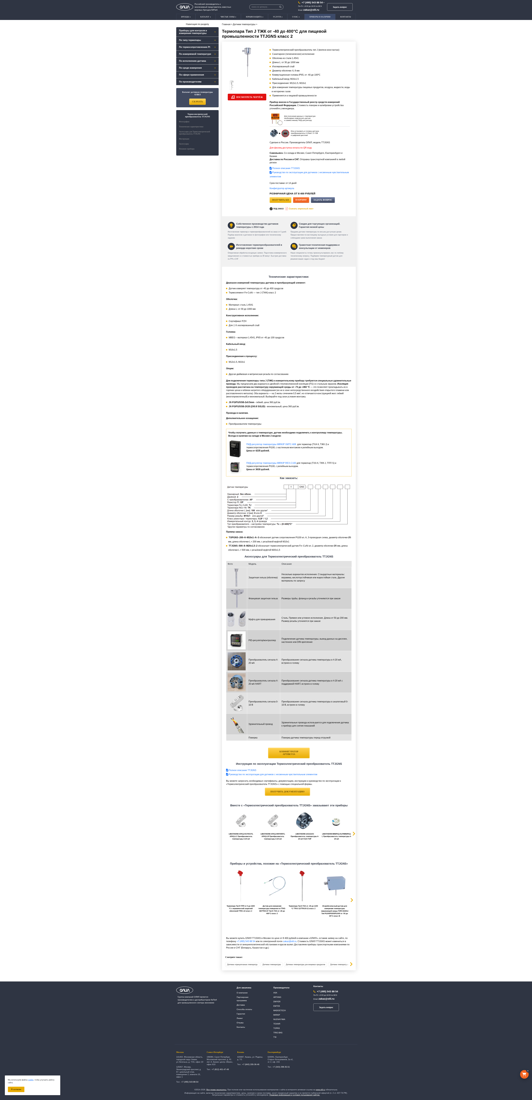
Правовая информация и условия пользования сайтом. (294, 1095)
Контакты (345, 17)
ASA (275, 993)
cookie (30, 1080)
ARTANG (277, 997)
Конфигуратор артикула (282, 188)
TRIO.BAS (277, 1033)
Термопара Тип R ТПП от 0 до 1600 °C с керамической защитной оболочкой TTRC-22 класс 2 (241, 908)
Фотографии (184, 122)
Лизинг (240, 1018)
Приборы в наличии (319, 17)
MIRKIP (276, 1015)
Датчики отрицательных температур (242, 964)
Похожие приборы (186, 149)
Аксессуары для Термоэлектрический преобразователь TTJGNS (194, 133)
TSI (274, 1037)
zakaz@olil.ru (311, 9)
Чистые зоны (228, 17)
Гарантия (241, 1014)
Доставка (241, 1005)
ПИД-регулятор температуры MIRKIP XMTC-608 (271, 444)
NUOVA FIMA (279, 1019)
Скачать (197, 101)
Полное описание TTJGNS (286, 168)
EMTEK (276, 1006)
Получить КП (280, 200)
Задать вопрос (340, 7)
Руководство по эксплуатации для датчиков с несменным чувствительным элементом (272, 774)
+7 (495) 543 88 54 (312, 2)
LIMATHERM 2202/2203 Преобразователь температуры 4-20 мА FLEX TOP (305, 836)
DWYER (276, 1001)
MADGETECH (279, 1010)
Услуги (277, 17)
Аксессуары (184, 144)
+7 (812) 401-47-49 (220, 1069)
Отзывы (240, 1023)
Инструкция (184, 139)
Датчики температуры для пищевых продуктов (305, 964)
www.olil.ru (320, 1089)
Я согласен (16, 1089)
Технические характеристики (191, 127)
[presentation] (349, 964)
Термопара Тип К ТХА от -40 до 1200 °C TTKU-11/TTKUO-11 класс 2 (303, 907)
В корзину (301, 200)
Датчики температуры (244, 24)
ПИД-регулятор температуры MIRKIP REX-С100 (271, 463)
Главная (226, 24)
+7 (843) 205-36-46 (250, 1064)
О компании (242, 993)
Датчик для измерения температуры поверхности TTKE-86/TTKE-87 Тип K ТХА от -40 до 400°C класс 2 (272, 909)
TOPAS (276, 1028)
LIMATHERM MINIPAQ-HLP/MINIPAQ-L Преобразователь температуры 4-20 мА (336, 836)
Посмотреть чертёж (249, 97)
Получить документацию (287, 791)
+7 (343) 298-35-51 (281, 1067)
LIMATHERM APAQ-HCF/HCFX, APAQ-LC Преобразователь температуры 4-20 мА (241, 836)
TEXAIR (276, 1024)
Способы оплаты (244, 1009)
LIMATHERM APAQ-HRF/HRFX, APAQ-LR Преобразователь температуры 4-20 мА (273, 836)
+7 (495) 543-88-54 (189, 1082)
